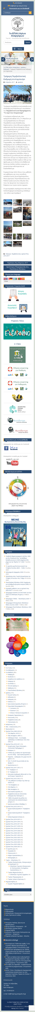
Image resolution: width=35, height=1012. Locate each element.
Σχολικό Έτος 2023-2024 (13, 840)
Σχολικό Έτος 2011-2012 (13, 767)
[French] (8, 279)
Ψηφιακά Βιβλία (10, 882)
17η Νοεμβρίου (12, 785)
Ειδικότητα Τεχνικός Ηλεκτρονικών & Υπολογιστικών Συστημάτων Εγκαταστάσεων (20, 868)
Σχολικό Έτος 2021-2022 (13, 835)
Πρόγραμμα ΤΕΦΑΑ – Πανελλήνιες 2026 (17, 599)
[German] (11, 279)
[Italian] (17, 279)
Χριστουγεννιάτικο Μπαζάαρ (16, 804)
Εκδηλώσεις (9, 724)
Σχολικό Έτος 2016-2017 (13, 824)
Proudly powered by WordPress (14, 1006)
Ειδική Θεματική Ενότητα (15, 817)
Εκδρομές (6, 69)
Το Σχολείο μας (10, 849)
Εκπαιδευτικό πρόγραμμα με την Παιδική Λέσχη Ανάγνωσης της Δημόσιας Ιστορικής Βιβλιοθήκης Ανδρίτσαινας (17, 951)
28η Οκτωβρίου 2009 (14, 735)
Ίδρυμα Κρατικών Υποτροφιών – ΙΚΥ (16, 926)
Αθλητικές (11, 697)
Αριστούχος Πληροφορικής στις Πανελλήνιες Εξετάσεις (17, 268)
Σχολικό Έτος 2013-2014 (13, 806)
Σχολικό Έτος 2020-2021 (13, 833)
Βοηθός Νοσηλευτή (12, 58)
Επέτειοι (10, 701)
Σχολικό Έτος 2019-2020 (13, 831)
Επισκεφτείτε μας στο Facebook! (19, 8)
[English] (5, 279)
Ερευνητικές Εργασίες (14, 791)
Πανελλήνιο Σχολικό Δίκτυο (13, 928)
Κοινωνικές (11, 717)
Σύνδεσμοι (7, 12)
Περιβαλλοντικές (16, 254)
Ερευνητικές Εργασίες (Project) (17, 704)
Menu (20, 49)
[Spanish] (23, 279)
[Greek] (14, 279)
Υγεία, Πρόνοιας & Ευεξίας (13, 915)
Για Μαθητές (9, 672)
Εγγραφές (11, 851)
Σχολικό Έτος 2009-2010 (13, 731)
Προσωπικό (9, 729)
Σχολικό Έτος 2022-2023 (13, 837)
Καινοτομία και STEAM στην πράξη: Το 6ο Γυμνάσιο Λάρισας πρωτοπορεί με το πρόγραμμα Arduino (17, 945)
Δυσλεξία (11, 683)
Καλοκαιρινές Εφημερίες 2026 (14, 572)
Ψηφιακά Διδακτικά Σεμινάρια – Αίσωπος (17, 936)
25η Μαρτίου (12, 787)
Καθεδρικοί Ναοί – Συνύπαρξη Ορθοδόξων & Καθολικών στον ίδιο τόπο (18, 740)
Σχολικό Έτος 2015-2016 (13, 821)
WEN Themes (20, 1008)
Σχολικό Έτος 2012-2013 (13, 778)
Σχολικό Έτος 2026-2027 (13, 846)
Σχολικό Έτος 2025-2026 (13, 844)
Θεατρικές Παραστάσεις (15, 715)
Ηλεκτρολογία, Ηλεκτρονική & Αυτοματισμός (18, 913)
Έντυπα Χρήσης (12, 686)
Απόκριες (10, 750)
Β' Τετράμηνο (12, 772)
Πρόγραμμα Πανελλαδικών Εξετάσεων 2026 (18, 607)
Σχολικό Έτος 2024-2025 (13, 842)
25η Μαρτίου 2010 (13, 733)
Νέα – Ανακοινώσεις (12, 727)
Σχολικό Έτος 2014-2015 (13, 819)
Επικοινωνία (11, 853)
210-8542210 (18, 3)
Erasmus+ (13, 710)
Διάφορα (10, 681)
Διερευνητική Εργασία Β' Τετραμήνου (19, 813)
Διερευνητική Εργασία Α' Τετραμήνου (19, 808)
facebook (10, 677)
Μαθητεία (11, 688)
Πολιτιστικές (11, 722)
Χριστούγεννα (12, 765)
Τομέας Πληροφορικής (14, 877)
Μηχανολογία (9, 909)
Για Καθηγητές (10, 670)
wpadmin (20, 82)
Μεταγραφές (11, 858)
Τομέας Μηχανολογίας (14, 872)
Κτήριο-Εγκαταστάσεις (14, 855)
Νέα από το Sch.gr (11, 940)
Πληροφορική (9, 911)
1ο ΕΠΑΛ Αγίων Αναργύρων (17, 34)
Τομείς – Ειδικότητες (12, 860)
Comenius (13, 708)
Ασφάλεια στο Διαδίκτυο (15, 679)
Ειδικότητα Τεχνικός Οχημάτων (19, 874)
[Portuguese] (20, 279)
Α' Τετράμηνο (12, 769)
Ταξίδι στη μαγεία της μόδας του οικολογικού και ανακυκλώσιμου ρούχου (17, 800)
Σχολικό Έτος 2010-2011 (13, 744)
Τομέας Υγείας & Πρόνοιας (16, 879)
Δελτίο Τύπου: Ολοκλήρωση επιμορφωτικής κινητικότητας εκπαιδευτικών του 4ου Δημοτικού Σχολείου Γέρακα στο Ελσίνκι (18, 972)
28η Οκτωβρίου (12, 789)
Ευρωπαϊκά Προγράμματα (15, 706)
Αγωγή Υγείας (12, 695)
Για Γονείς (9, 668)
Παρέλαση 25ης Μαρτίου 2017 (17, 263)
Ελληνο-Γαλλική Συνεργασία (18, 713)
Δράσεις (23, 67)
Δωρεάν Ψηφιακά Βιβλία (15, 884)
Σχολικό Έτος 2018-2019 (13, 828)
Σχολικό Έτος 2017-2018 (13, 826)
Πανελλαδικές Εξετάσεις (15, 690)
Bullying (10, 674)
